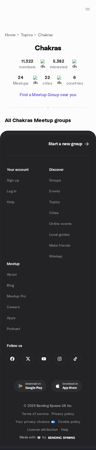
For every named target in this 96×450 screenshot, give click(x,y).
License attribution (42, 430)
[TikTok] (75, 358)
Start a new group (65, 144)
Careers (13, 307)
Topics (27, 35)
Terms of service (35, 414)
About (12, 274)
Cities (54, 213)
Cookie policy (69, 422)
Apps (11, 318)
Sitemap (55, 256)
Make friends (59, 245)
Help (11, 202)
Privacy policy (63, 414)
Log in (12, 191)
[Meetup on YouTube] (43, 358)
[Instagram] (59, 358)
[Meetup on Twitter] (28, 358)
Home (10, 35)
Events (54, 191)
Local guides (59, 234)
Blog (10, 285)
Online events (60, 224)
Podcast (13, 329)
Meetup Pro (16, 296)
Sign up (13, 180)
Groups (55, 180)
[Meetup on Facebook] (12, 358)
